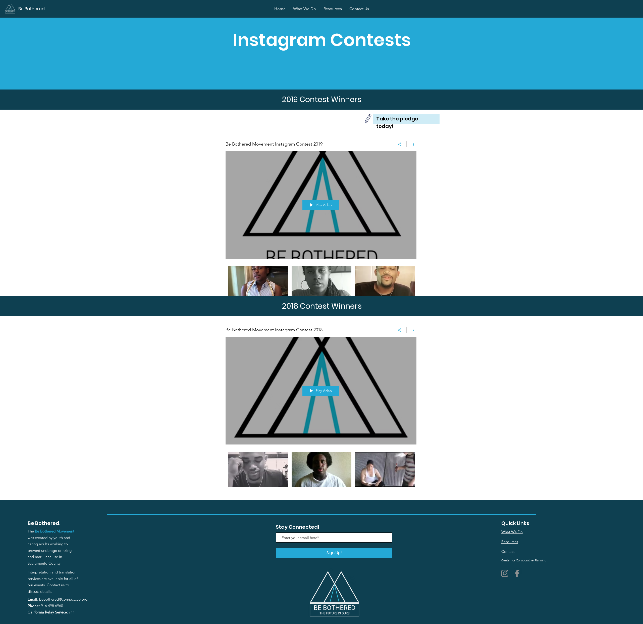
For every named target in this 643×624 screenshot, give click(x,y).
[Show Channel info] (411, 144)
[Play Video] (258, 283)
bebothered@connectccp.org (63, 599)
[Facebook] (517, 573)
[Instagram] (505, 573)
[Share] (400, 144)
